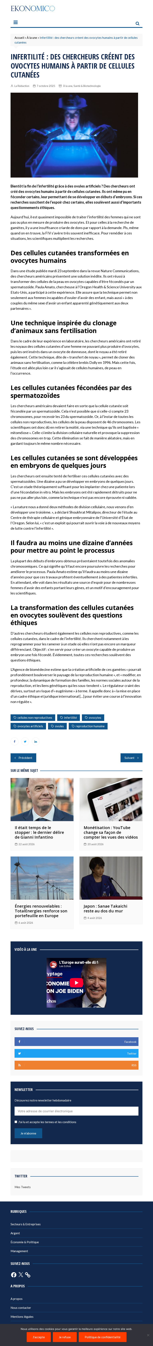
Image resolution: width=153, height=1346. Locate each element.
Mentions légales (22, 1316)
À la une (32, 37)
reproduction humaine (90, 726)
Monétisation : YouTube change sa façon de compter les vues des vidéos (111, 832)
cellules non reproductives (35, 717)
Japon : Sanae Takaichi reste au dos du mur (105, 908)
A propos (17, 1298)
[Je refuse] (148, 1335)
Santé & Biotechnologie (87, 85)
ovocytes (95, 717)
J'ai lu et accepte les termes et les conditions (47, 1122)
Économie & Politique (25, 1242)
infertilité (70, 717)
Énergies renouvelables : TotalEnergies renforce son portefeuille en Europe (41, 910)
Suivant (129, 757)
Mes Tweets (23, 1187)
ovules (59, 726)
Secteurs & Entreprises (26, 1224)
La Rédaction (21, 85)
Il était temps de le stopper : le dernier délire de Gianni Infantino (39, 832)
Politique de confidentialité (103, 1337)
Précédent (25, 757)
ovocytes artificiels (30, 726)
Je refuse (65, 1337)
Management (19, 1251)
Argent (15, 1233)
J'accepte (39, 1337)
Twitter (25, 741)
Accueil (19, 37)
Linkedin (36, 741)
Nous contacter (21, 1307)
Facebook (15, 741)
